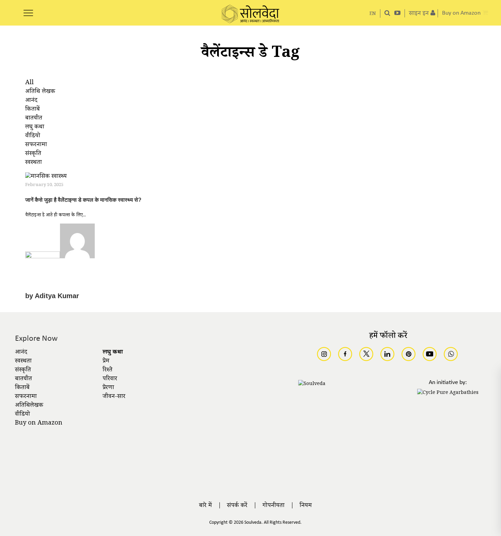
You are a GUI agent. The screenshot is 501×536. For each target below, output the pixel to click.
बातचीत (23, 379)
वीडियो (22, 414)
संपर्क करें (237, 506)
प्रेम (106, 361)
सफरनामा (26, 397)
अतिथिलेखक (29, 406)
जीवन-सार (114, 397)
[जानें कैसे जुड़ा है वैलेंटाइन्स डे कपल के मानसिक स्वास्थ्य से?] (46, 178)
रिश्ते (107, 370)
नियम (306, 506)
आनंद (21, 352)
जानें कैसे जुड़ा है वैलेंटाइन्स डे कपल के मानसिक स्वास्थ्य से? (83, 200)
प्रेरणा (108, 388)
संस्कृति (23, 370)
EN (372, 14)
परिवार (110, 379)
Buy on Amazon (38, 423)
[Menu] (28, 9)
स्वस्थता (23, 361)
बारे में (205, 506)
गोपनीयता (273, 506)
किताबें (22, 388)
